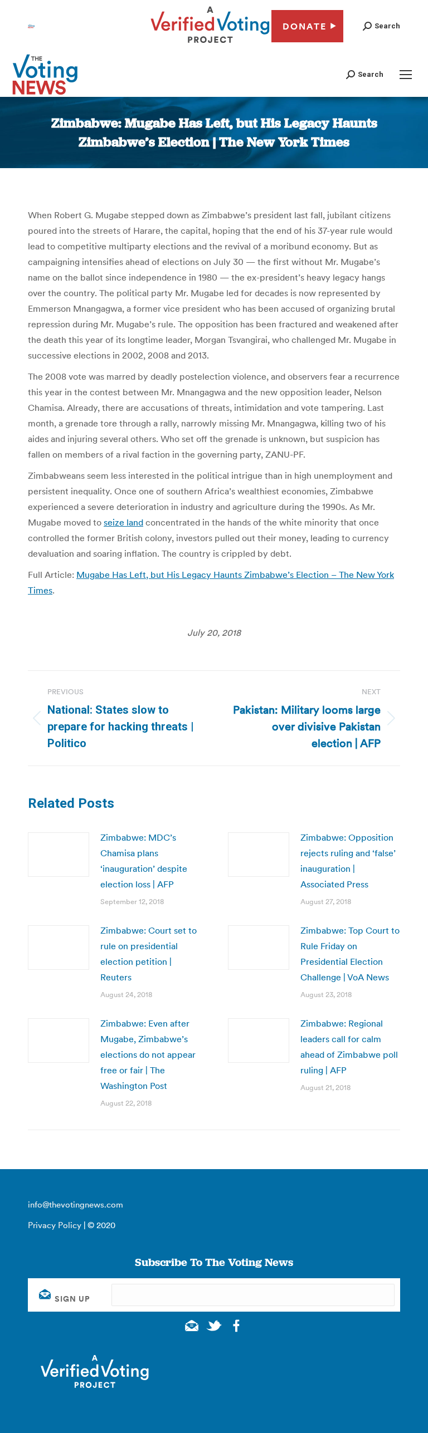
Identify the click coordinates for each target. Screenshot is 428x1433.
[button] (381, 26)
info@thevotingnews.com (75, 1204)
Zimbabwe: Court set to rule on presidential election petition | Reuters (148, 954)
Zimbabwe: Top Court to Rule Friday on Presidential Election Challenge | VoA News (350, 954)
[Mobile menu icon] (406, 74)
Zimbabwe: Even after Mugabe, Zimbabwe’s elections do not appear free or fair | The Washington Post (148, 1054)
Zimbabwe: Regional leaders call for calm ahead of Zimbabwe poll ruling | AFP (349, 1047)
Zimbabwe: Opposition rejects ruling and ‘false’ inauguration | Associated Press (348, 861)
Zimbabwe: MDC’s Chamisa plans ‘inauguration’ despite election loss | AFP (143, 861)
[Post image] (58, 854)
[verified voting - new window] (210, 44)
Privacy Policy (54, 1225)
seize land (123, 522)
